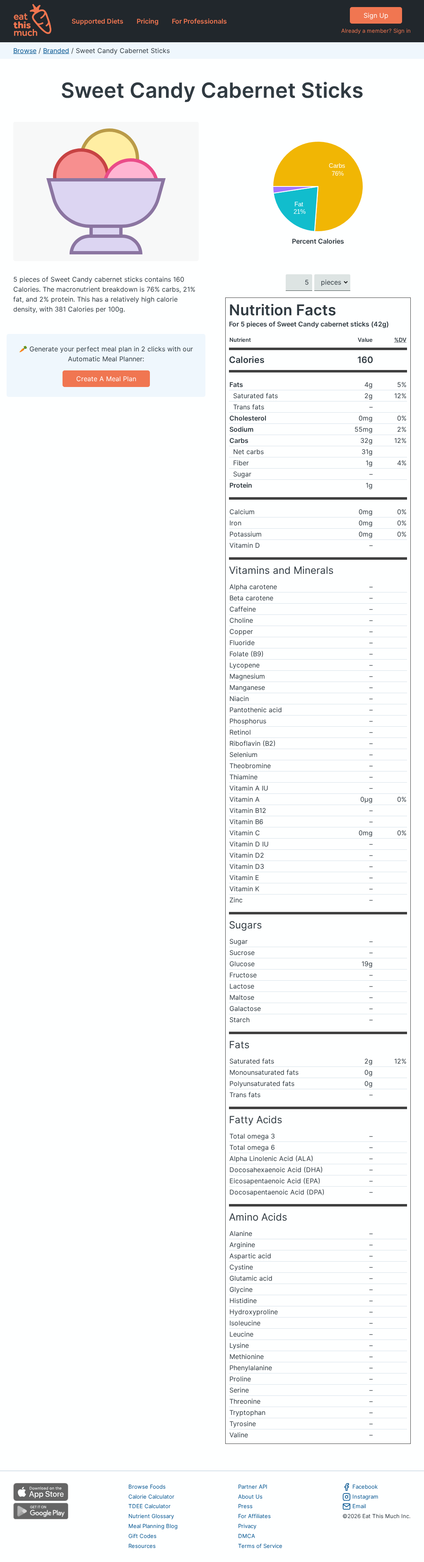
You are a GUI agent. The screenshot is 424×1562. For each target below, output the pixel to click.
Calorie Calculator (151, 1496)
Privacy (247, 1526)
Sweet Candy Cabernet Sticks (212, 90)
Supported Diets (97, 21)
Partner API (252, 1486)
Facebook (365, 1486)
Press (245, 1506)
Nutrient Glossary (151, 1516)
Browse (24, 50)
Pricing (148, 21)
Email (359, 1506)
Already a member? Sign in (376, 30)
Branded (56, 50)
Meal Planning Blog (153, 1526)
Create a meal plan (106, 379)
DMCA (246, 1536)
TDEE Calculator (149, 1506)
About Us (250, 1496)
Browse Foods (147, 1486)
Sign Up (376, 15)
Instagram (365, 1496)
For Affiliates (254, 1516)
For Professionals (199, 21)
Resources (142, 1546)
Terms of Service (260, 1546)
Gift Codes (142, 1536)
